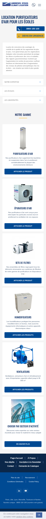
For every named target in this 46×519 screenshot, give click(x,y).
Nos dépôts (9, 462)
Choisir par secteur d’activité (23, 426)
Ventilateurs (23, 371)
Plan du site (15, 478)
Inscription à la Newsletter (30, 462)
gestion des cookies (24, 517)
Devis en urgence (32, 36)
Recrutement (30, 478)
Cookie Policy (34, 482)
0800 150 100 (32, 28)
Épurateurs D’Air (23, 208)
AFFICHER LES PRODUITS (23, 335)
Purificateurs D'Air (23, 153)
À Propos (32, 458)
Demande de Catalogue (29, 466)
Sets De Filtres (23, 262)
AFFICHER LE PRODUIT (23, 171)
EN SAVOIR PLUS (23, 444)
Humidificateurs (23, 317)
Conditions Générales (15, 482)
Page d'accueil (16, 458)
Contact (10, 466)
